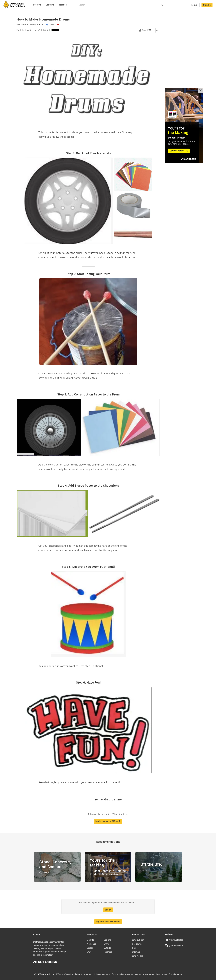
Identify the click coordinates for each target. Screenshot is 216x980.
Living (107, 943)
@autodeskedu (175, 945)
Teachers (63, 4)
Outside (107, 947)
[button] (157, 30)
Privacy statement (83, 974)
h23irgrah (23, 25)
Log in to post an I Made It (108, 821)
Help (134, 947)
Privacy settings (102, 974)
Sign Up (207, 5)
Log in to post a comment (108, 921)
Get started (137, 943)
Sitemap (136, 951)
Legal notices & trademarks (169, 974)
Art (42, 25)
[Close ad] (200, 90)
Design (34, 25)
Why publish (138, 939)
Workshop (91, 943)
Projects (37, 4)
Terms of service (65, 974)
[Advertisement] (184, 125)
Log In (194, 5)
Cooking (107, 939)
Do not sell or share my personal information (133, 974)
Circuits (90, 939)
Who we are (137, 955)
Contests (50, 4)
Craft (89, 951)
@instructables (175, 939)
